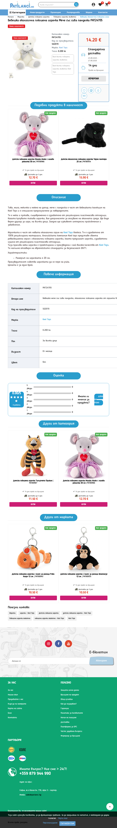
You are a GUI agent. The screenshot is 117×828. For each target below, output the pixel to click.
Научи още (62, 818)
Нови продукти (37, 12)
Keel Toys (63, 48)
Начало (11, 17)
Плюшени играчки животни (65, 17)
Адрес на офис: (26, 782)
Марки (89, 12)
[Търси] (76, 4)
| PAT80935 (83, 575)
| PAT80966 (33, 160)
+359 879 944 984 (83, 18)
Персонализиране (50, 823)
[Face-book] (58, 643)
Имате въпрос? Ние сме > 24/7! (43, 769)
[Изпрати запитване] (84, 96)
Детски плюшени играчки (39, 17)
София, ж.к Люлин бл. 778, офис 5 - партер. (38, 790)
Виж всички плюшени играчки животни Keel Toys (62, 69)
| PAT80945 (33, 575)
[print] (91, 90)
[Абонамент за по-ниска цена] (98, 90)
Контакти (102, 12)
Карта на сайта (15, 708)
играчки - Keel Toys (27, 613)
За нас (10, 690)
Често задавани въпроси (71, 731)
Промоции (56, 12)
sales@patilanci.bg (33, 795)
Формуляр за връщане (70, 736)
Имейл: (30, 795)
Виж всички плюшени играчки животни (61, 58)
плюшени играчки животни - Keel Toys (49, 618)
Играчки (21, 17)
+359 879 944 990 (104, 18)
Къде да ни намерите (17, 704)
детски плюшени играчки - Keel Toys (77, 613)
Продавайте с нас (15, 699)
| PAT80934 (84, 160)
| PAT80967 (33, 482)
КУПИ (33, 183)
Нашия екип (13, 695)
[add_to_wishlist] (84, 90)
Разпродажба (73, 12)
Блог (10, 713)
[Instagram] (48, 643)
